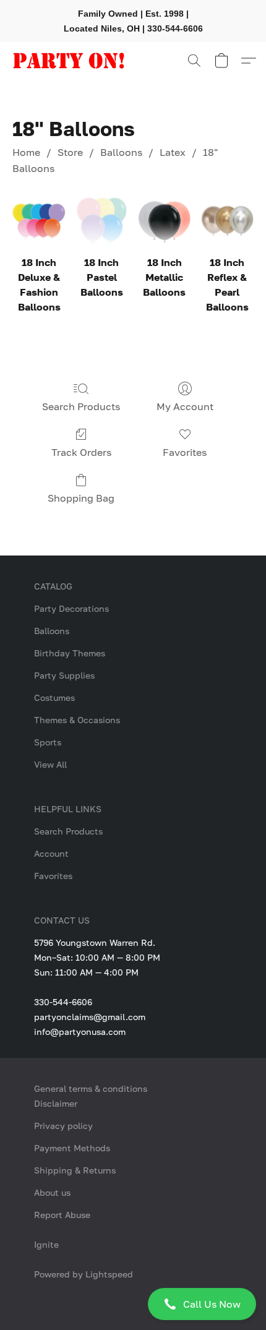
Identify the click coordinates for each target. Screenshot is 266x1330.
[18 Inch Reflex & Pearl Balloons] (227, 220)
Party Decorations (71, 608)
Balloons (121, 152)
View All (50, 764)
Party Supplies (64, 675)
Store (70, 152)
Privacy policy (63, 1125)
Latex (173, 152)
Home (26, 152)
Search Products (81, 406)
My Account (185, 406)
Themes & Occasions (77, 719)
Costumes (54, 697)
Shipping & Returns (75, 1170)
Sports (47, 742)
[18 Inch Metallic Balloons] (164, 220)
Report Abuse (62, 1214)
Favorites (185, 452)
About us (52, 1192)
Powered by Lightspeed (83, 1274)
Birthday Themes (69, 653)
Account (51, 853)
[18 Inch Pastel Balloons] (101, 220)
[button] (133, 1304)
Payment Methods (72, 1148)
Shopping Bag (81, 498)
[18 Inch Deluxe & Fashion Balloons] (38, 220)
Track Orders (81, 452)
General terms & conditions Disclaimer (90, 1096)
